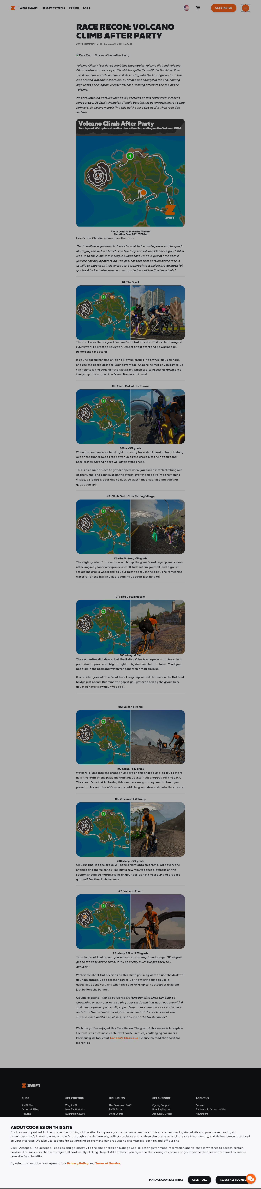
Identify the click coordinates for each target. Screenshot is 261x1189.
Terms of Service (107, 1163)
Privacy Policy (77, 1163)
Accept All (199, 1180)
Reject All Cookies (233, 1180)
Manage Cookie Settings (166, 1180)
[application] (250, 1178)
